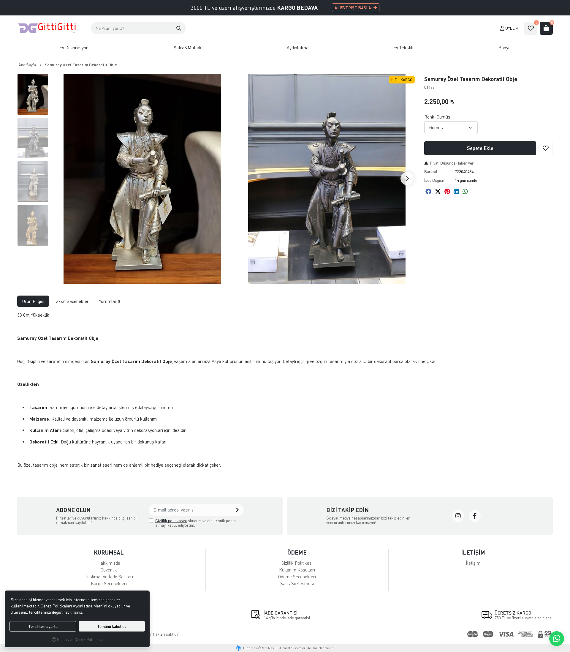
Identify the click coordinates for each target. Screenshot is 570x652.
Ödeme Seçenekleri (297, 576)
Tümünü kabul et (111, 626)
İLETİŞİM (473, 552)
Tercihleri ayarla (43, 626)
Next (407, 178)
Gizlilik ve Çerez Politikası (79, 639)
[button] (179, 28)
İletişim (473, 563)
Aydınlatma (297, 47)
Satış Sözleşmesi (297, 583)
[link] (458, 516)
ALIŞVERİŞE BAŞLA (353, 7)
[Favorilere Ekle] (546, 148)
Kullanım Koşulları (297, 569)
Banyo (504, 47)
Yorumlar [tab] (109, 301)
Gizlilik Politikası (297, 563)
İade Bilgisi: (434, 180)
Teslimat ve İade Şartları (109, 576)
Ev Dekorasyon (73, 47)
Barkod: (431, 171)
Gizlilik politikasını (171, 520)
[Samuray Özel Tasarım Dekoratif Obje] (142, 179)
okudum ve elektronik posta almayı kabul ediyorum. (195, 523)
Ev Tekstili (403, 47)
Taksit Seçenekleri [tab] (72, 301)
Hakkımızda (108, 563)
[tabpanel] (285, 392)
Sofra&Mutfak (188, 47)
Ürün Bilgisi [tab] (33, 301)
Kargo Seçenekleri (109, 583)
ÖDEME (297, 552)
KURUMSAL (109, 552)
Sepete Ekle (480, 148)
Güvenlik (109, 569)
